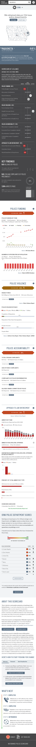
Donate (12, 737)
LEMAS (32, 335)
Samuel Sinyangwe (28, 625)
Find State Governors (16, 673)
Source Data (21, 629)
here (18, 621)
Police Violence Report (28, 303)
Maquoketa (7, 48)
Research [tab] (12, 661)
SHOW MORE (18, 578)
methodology (8, 629)
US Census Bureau (30, 250)
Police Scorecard (4, 2)
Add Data (11, 299)
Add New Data (18, 592)
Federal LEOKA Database (28, 273)
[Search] (28, 2)
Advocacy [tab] (5, 661)
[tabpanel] (18, 675)
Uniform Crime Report (12, 335)
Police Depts (13, 20)
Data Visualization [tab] (22, 661)
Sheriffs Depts (22, 20)
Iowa (17, 7)
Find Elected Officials (14, 683)
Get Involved (25, 737)
